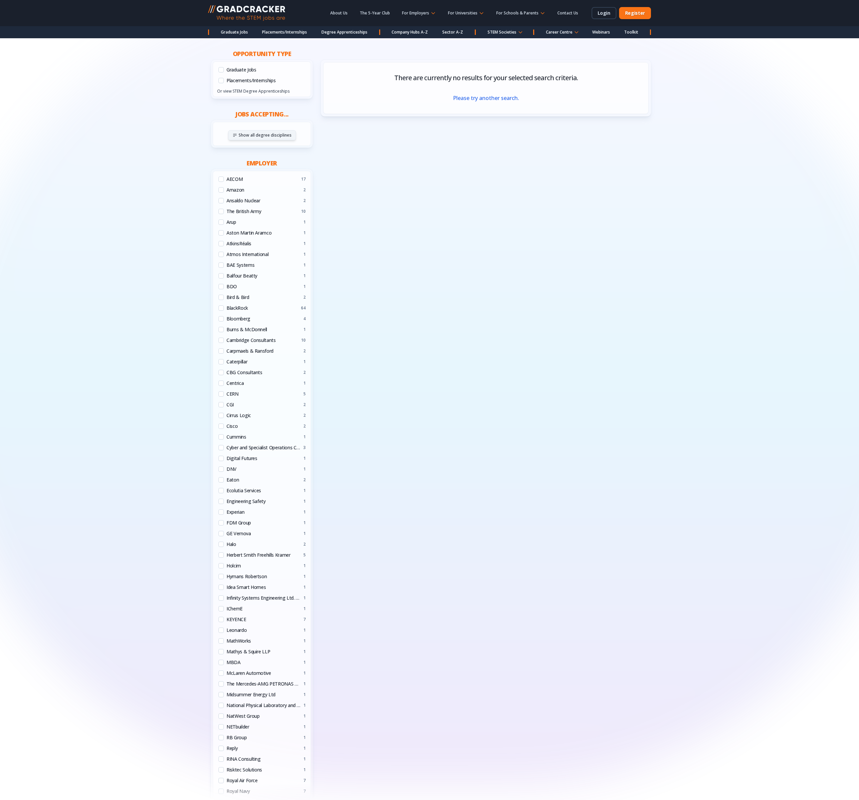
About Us (339, 13)
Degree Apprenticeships (344, 32)
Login (604, 13)
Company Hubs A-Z (410, 32)
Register (635, 13)
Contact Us (567, 13)
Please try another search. (486, 98)
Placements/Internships (284, 32)
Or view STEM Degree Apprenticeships (253, 91)
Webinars (601, 32)
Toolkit (631, 32)
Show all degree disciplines (265, 135)
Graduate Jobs (234, 32)
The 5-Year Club (375, 13)
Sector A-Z (452, 32)
